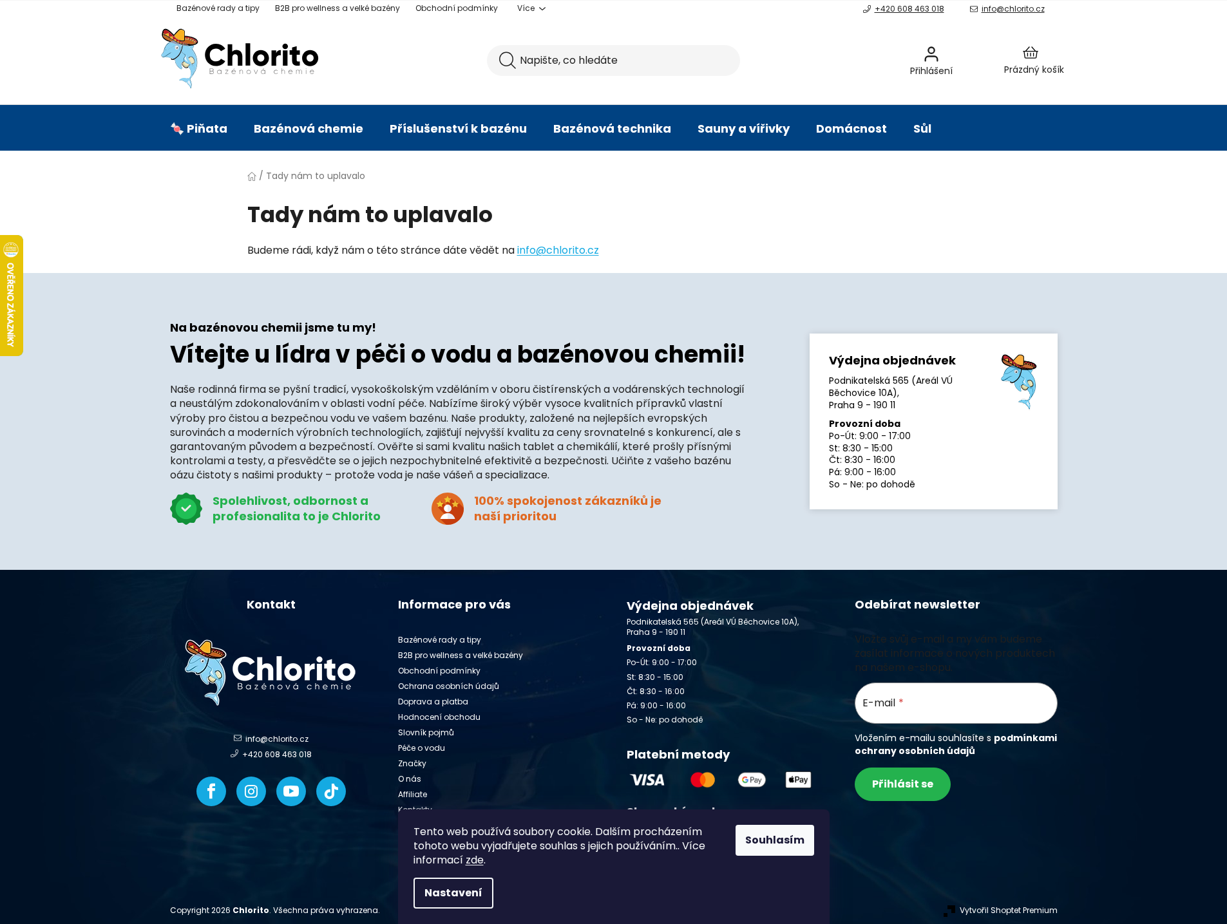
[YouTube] (291, 791)
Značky (412, 763)
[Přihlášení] (965, 60)
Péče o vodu (421, 747)
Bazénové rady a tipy (218, 8)
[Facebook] (211, 791)
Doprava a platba (433, 701)
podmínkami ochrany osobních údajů (956, 744)
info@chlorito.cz (1013, 8)
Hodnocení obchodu (439, 717)
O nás (409, 778)
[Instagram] (251, 791)
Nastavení (453, 892)
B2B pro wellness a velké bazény (337, 8)
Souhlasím (774, 840)
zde (475, 860)
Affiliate (412, 794)
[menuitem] (198, 129)
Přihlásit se (902, 784)
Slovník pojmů (426, 732)
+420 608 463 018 (909, 8)
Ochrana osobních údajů (448, 686)
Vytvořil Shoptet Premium (1009, 910)
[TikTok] (331, 791)
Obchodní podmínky (456, 8)
